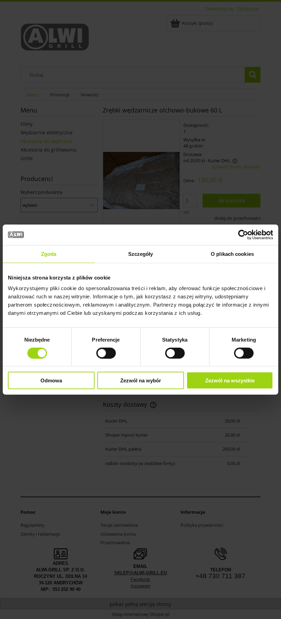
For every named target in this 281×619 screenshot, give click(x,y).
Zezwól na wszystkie (230, 380)
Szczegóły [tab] (140, 254)
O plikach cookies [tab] (232, 254)
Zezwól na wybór (140, 380)
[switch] (106, 352)
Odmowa (51, 380)
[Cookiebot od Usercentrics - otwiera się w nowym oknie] (243, 234)
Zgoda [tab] (49, 254)
